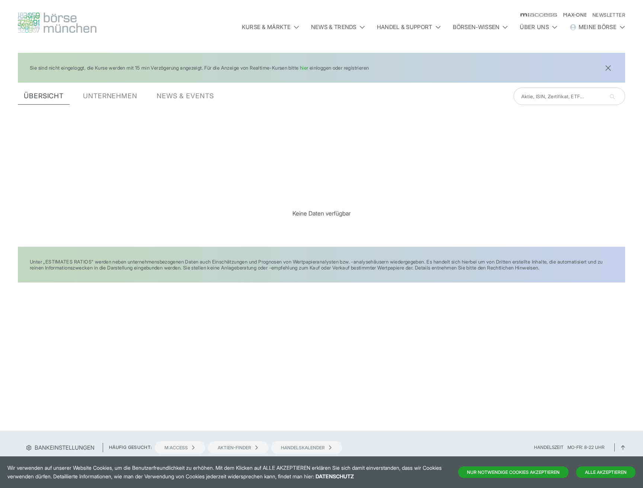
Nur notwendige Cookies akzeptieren (513, 472)
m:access (176, 447)
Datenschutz (335, 476)
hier (304, 68)
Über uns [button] (534, 27)
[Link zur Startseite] (90, 23)
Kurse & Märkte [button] (266, 27)
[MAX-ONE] (571, 15)
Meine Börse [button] (598, 27)
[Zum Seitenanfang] (623, 447)
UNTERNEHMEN (110, 96)
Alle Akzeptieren (606, 472)
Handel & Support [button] (404, 27)
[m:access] (535, 15)
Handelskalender (303, 447)
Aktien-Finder (234, 447)
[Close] (608, 67)
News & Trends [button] (333, 27)
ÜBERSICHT (44, 96)
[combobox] (569, 96)
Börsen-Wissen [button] (476, 27)
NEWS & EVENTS (185, 96)
